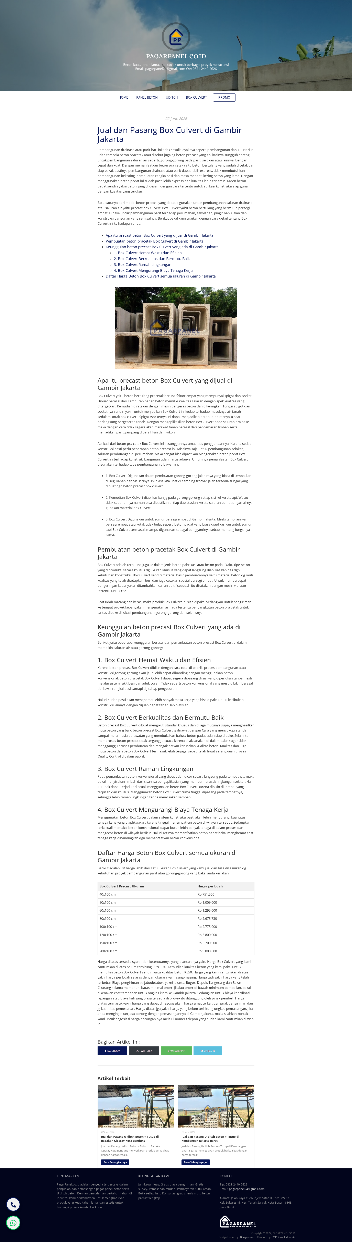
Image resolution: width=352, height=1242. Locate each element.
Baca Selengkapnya (115, 1162)
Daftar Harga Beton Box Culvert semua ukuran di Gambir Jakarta (161, 276)
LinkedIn (209, 1050)
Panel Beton (147, 97)
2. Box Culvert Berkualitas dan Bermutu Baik (152, 258)
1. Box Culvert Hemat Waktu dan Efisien (148, 252)
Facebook (113, 1050)
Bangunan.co (247, 1237)
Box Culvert (196, 97)
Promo (224, 97)
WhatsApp (177, 1050)
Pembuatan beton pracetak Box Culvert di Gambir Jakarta (155, 241)
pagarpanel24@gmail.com (247, 1189)
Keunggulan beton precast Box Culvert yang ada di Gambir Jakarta (162, 246)
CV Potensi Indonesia (283, 1237)
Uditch (172, 97)
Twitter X (145, 1050)
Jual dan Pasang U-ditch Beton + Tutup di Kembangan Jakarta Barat (210, 1139)
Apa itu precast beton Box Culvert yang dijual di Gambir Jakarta (159, 235)
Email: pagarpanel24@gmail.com (160, 68)
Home (123, 97)
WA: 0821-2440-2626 (201, 68)
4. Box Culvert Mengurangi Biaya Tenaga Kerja (153, 270)
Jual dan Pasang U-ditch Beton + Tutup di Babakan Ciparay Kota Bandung (130, 1139)
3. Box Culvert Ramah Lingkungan (142, 264)
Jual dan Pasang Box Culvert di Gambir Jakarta (170, 134)
